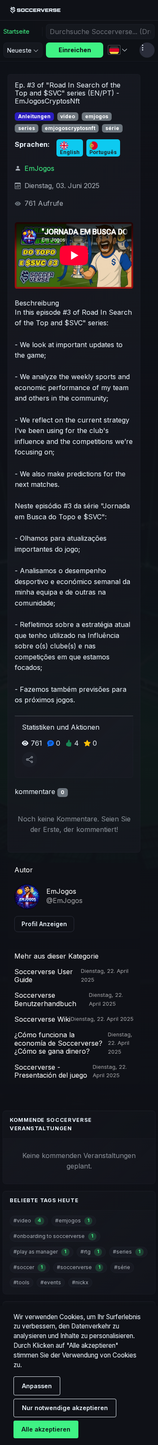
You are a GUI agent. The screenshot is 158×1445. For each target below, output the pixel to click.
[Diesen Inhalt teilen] (29, 759)
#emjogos (72, 1220)
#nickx (80, 1282)
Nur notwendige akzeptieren (65, 1407)
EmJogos (39, 168)
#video (27, 1220)
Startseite (16, 31)
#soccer (28, 1267)
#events (50, 1282)
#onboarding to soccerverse (53, 1236)
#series (126, 1251)
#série (122, 1267)
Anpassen (37, 1385)
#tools (21, 1282)
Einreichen (75, 49)
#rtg (89, 1251)
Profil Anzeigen (44, 923)
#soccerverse (78, 1267)
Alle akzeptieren (45, 1429)
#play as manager (39, 1251)
